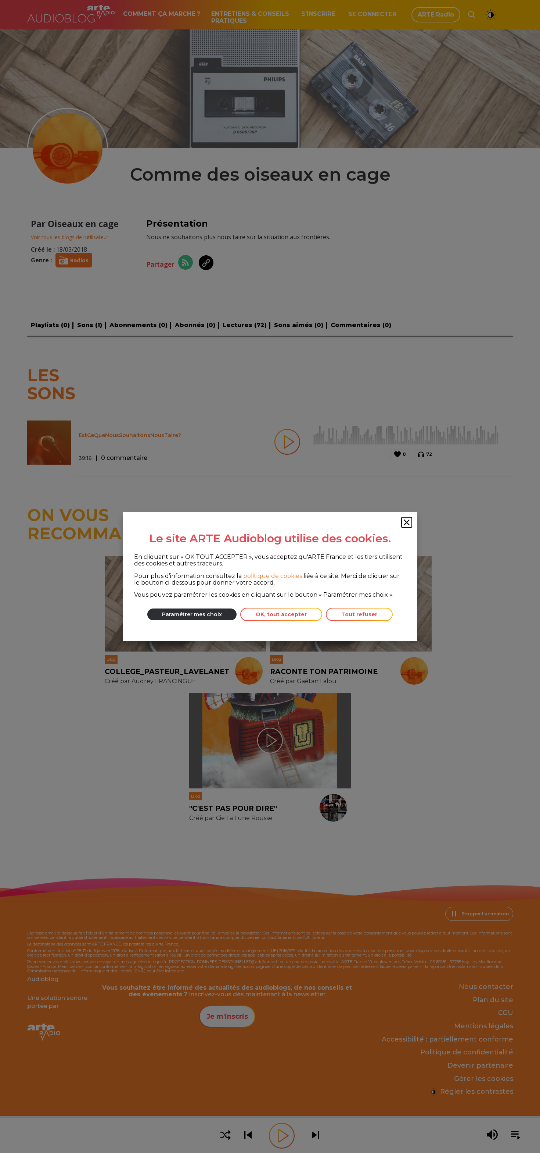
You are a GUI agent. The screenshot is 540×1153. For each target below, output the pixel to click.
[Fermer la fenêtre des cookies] (407, 522)
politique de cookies (272, 575)
